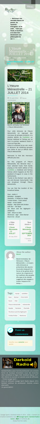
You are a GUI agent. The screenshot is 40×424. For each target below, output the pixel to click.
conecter (21, 342)
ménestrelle (26, 304)
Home (9, 58)
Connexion (25, 2)
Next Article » (28, 223)
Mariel (18, 254)
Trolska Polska (13, 315)
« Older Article (12, 223)
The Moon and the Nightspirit (18, 312)
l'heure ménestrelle (14, 304)
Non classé (10, 60)
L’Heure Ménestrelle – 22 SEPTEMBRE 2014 (26, 231)
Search (33, 2)
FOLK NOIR (24, 297)
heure (10, 301)
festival (16, 297)
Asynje (17, 293)
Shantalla (26, 308)
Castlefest (26, 137)
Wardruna (23, 315)
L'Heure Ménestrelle (19, 58)
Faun (10, 297)
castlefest (24, 293)
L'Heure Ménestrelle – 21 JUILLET (13, 230)
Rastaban (18, 308)
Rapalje (11, 308)
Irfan (16, 301)
